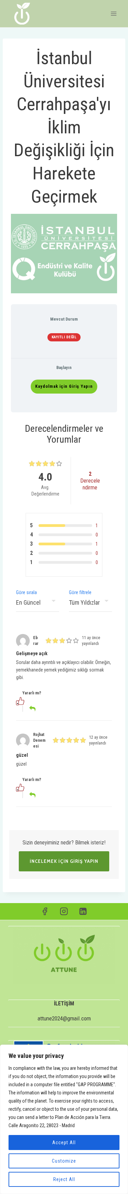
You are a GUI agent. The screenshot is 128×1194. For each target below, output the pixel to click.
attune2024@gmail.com (64, 1018)
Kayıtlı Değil (64, 337)
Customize (64, 1161)
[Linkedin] (83, 911)
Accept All (64, 1142)
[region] (64, 1119)
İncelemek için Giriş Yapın (64, 861)
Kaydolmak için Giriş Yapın (64, 386)
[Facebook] (45, 911)
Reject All (64, 1179)
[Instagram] (64, 911)
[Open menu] (113, 13)
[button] (30, 701)
